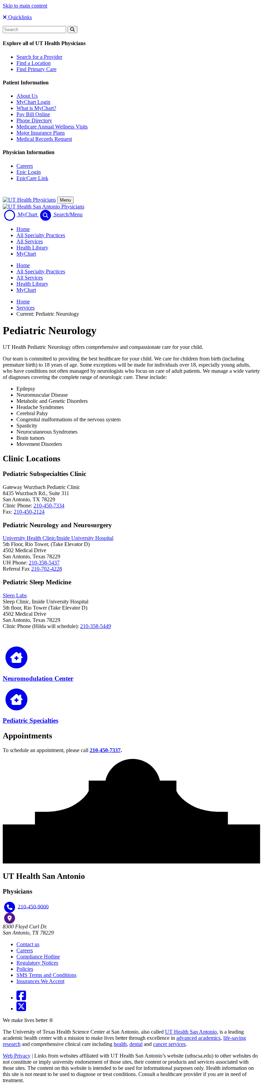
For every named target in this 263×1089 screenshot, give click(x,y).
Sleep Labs (15, 595)
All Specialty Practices (40, 235)
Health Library (32, 247)
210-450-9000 (33, 906)
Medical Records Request (44, 139)
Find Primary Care (36, 69)
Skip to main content (25, 6)
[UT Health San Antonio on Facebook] (21, 997)
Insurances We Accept (40, 981)
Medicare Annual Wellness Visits (52, 127)
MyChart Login (33, 102)
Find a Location (33, 63)
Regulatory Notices (37, 963)
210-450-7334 (49, 505)
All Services (29, 241)
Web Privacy (16, 1056)
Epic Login (28, 172)
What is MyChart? (36, 108)
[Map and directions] (9, 918)
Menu (65, 200)
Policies (24, 969)
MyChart (26, 254)
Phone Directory (34, 120)
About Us (27, 96)
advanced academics (198, 1038)
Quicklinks (19, 17)
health (120, 1044)
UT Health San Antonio (191, 1032)
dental (135, 1044)
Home (23, 229)
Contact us (27, 944)
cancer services (169, 1044)
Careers (24, 166)
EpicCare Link (32, 178)
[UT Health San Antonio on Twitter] (21, 1008)
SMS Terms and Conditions (46, 975)
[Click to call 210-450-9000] (9, 907)
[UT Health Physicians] (29, 200)
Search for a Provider (39, 57)
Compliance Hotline (38, 956)
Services (25, 308)
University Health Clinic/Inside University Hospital (58, 538)
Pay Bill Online (33, 114)
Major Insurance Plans (40, 133)
